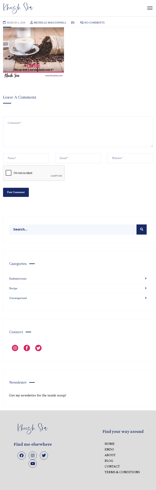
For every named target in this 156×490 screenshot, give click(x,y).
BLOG (109, 461)
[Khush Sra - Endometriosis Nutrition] (18, 7)
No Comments (94, 23)
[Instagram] (33, 456)
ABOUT (110, 455)
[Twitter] (44, 456)
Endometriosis (17, 279)
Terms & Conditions (122, 472)
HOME (110, 444)
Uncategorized (18, 298)
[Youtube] (33, 464)
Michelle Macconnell (50, 23)
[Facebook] (21, 456)
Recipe (13, 288)
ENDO (109, 449)
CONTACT (112, 466)
